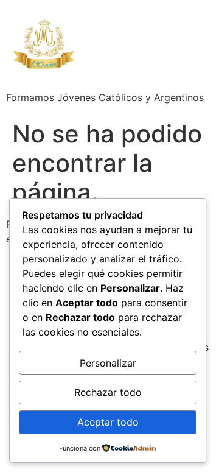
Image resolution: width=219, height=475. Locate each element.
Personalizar (108, 363)
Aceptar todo (108, 422)
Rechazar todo (108, 392)
